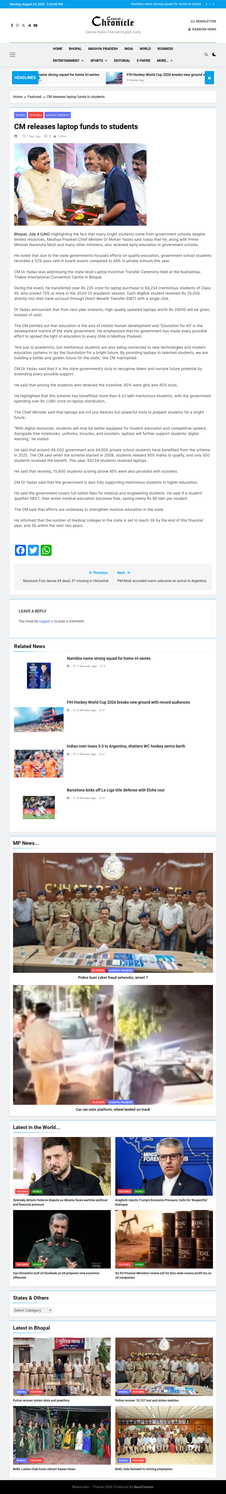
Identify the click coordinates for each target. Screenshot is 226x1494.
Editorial (122, 61)
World (145, 49)
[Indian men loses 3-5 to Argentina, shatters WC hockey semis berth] (201, 80)
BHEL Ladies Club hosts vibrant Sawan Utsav (44, 1469)
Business (165, 49)
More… (162, 61)
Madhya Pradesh (103, 49)
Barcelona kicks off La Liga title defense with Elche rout (115, 790)
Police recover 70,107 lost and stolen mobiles (147, 1400)
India (128, 49)
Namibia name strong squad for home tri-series (109, 658)
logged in (46, 621)
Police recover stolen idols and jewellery (41, 1400)
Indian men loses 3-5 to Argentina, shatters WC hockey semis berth (126, 746)
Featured (36, 115)
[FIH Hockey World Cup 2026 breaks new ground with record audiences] (62, 80)
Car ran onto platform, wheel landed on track (113, 1109)
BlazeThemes (143, 1487)
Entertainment (66, 61)
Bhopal (75, 49)
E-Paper (143, 61)
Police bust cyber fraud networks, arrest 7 (113, 977)
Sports (96, 61)
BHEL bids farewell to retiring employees (143, 1469)
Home (57, 49)
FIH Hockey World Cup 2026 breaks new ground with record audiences (162, 4)
